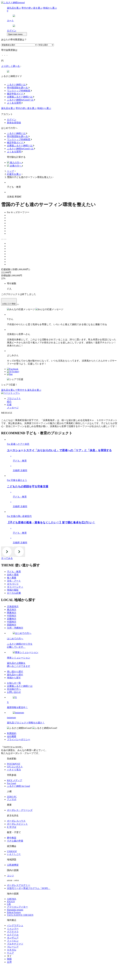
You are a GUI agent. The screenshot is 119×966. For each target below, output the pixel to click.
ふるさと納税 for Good (18, 786)
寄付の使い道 (26, 108)
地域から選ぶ (50, 8)
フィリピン (13, 940)
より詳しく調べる (10, 66)
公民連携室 (13, 865)
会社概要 (11, 736)
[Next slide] (5, 239)
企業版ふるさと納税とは (20, 686)
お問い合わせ (14, 692)
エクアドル (13, 934)
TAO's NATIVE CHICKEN (20, 915)
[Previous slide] (2, 239)
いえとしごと (14, 854)
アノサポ (11, 799)
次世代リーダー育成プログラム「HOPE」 (28, 888)
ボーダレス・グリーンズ (20, 810)
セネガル (11, 950)
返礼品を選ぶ (14, 8)
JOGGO (11, 901)
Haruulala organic (15, 910)
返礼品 (8, 108)
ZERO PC (12, 796)
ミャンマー (13, 928)
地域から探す (14, 677)
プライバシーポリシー (18, 739)
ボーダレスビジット (17, 824)
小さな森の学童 (15, 841)
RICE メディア (14, 780)
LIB (9, 904)
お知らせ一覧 (14, 683)
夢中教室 (11, 838)
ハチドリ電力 (14, 769)
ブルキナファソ (15, 943)
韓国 (9, 959)
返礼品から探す (15, 674)
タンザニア (13, 937)
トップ (10, 171)
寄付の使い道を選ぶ (31, 8)
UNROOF (12, 851)
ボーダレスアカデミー (18, 885)
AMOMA (11, 899)
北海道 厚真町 (14, 196)
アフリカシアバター (17, 907)
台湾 (9, 962)
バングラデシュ (15, 925)
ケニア (10, 953)
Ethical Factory (14, 912)
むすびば (11, 827)
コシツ (10, 875)
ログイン (11, 119)
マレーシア (13, 947)
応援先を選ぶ (14, 174)
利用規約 (11, 733)
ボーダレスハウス (16, 821)
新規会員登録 (14, 122)
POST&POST (13, 764)
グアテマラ (13, 931)
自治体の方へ (14, 689)
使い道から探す (15, 671)
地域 (44, 108)
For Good (11, 783)
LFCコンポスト (15, 766)
